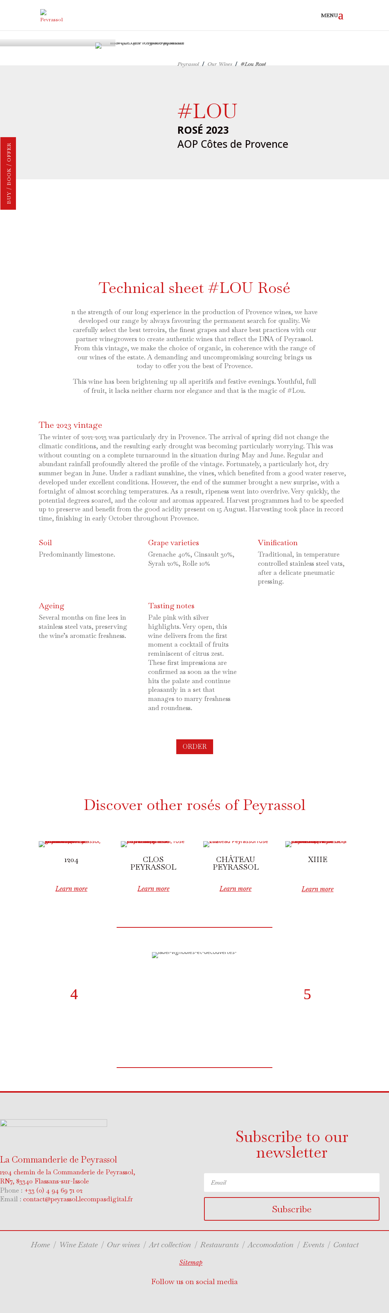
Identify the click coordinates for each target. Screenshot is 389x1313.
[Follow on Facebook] (178, 1298)
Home (40, 1245)
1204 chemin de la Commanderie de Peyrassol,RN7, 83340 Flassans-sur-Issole (67, 1176)
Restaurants (219, 1245)
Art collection (171, 1245)
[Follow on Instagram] (208, 1298)
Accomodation (271, 1245)
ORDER (195, 746)
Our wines (123, 1245)
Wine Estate (78, 1245)
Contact (346, 1245)
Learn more (71, 888)
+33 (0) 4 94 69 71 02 (53, 1190)
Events (313, 1245)
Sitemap (190, 1262)
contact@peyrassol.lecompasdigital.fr (78, 1199)
